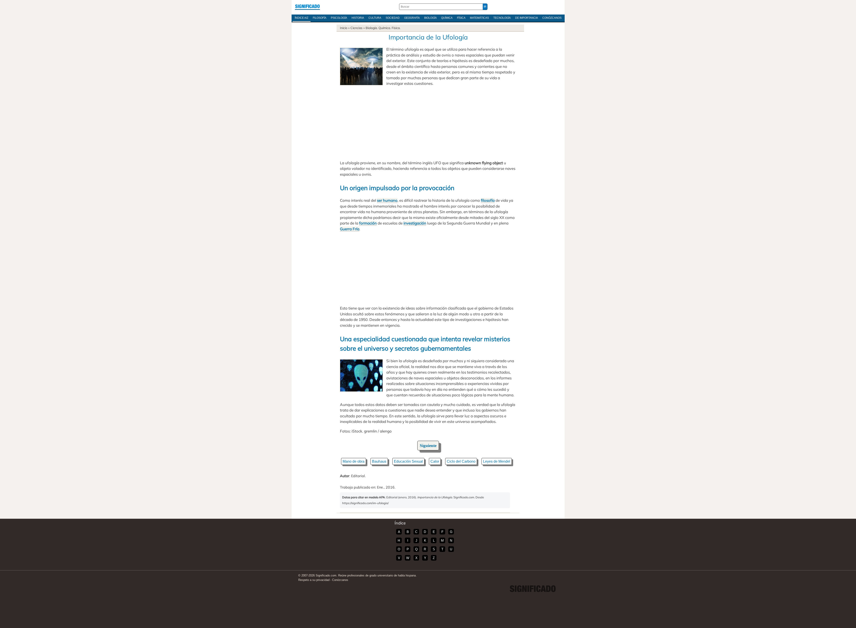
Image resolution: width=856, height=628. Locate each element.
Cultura (374, 17)
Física (461, 17)
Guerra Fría (349, 229)
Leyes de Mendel (496, 461)
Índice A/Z (301, 17)
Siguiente (428, 445)
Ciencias (356, 28)
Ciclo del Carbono (461, 461)
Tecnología (502, 17)
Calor (434, 461)
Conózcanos (552, 17)
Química (447, 17)
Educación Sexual (408, 461)
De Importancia (526, 17)
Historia (358, 17)
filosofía (488, 200)
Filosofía (319, 17)
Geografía (412, 17)
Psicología (339, 17)
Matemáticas (479, 17)
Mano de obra (353, 461)
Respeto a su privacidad (313, 580)
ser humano (387, 200)
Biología (430, 17)
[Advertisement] (428, 123)
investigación (414, 223)
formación (368, 223)
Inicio (343, 28)
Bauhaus (379, 461)
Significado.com (307, 7)
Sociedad (393, 17)
